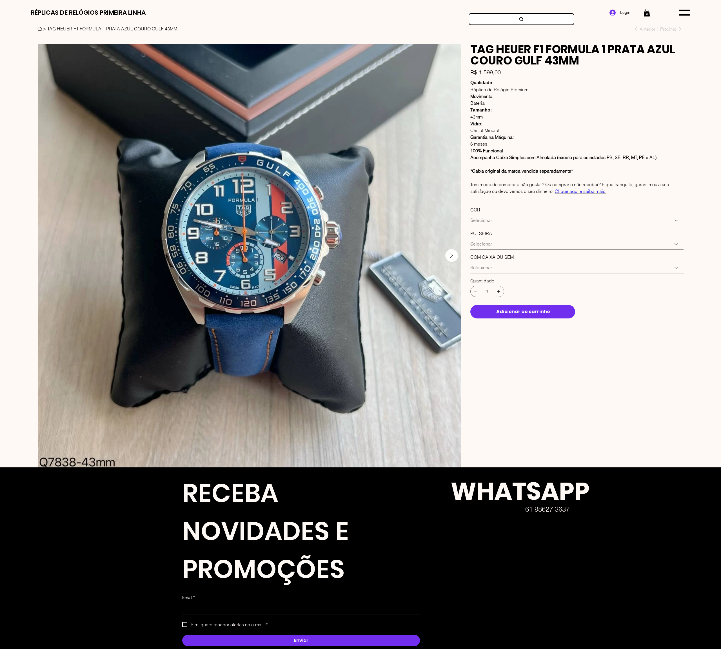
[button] (647, 12)
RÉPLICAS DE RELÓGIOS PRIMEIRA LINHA (88, 12)
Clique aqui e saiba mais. (580, 191)
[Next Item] (451, 255)
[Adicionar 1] (498, 291)
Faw (442, 604)
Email (188, 597)
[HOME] (39, 29)
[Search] (521, 19)
